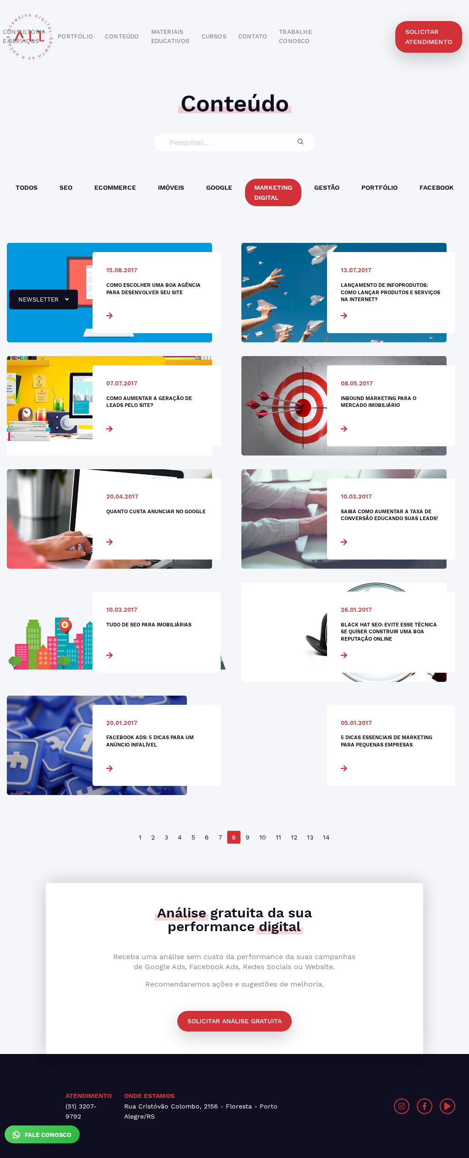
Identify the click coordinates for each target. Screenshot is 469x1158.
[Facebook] (424, 1106)
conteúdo (122, 36)
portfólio (75, 36)
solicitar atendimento (428, 36)
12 (294, 837)
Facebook (437, 187)
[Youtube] (447, 1106)
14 (326, 837)
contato (252, 36)
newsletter (34, 303)
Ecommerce (115, 187)
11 (278, 837)
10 (262, 837)
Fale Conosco (47, 1134)
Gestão (326, 187)
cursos (214, 36)
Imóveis (171, 187)
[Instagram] (401, 1106)
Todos (27, 187)
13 (310, 837)
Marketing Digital (273, 192)
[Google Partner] (355, 1106)
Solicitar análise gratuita (234, 1021)
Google (219, 187)
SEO (66, 187)
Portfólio (379, 187)
